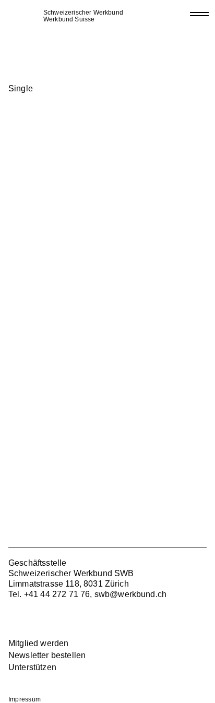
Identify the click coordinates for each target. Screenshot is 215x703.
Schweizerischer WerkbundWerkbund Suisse (83, 16)
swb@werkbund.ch (130, 594)
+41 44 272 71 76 (57, 594)
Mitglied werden (38, 643)
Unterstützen (32, 667)
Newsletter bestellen (47, 655)
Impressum (24, 699)
